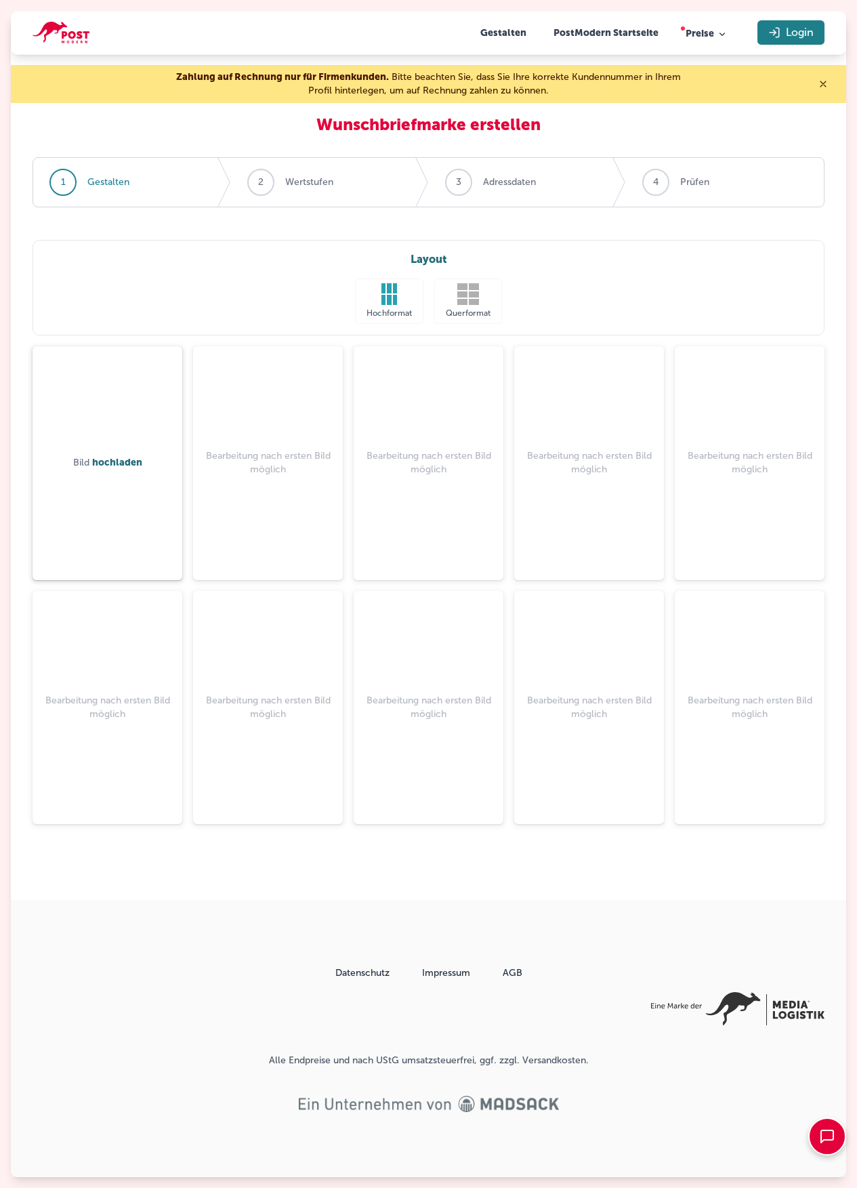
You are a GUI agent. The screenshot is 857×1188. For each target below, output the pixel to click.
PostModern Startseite (606, 33)
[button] (389, 301)
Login (800, 32)
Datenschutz (362, 973)
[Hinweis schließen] (823, 84)
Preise (700, 33)
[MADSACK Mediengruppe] (429, 1104)
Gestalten (503, 33)
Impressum (446, 973)
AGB (512, 973)
